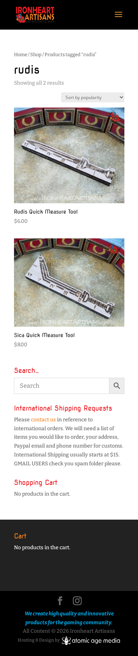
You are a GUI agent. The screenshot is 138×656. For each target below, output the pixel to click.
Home (20, 54)
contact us (43, 420)
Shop (36, 54)
